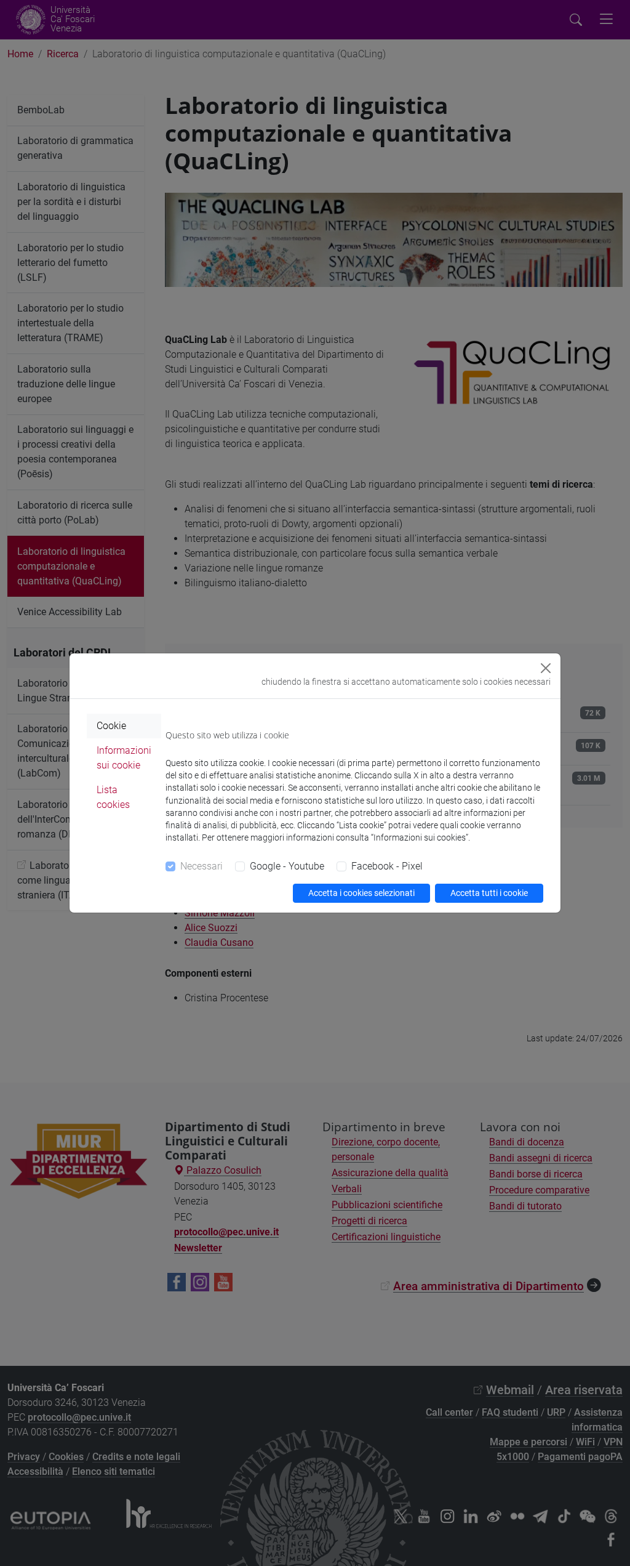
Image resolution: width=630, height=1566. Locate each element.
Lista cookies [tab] (113, 797)
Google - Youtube (287, 866)
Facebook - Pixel (387, 866)
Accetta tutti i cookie (489, 893)
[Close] (546, 668)
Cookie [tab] (111, 726)
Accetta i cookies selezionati (361, 893)
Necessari (201, 866)
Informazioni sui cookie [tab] (124, 758)
